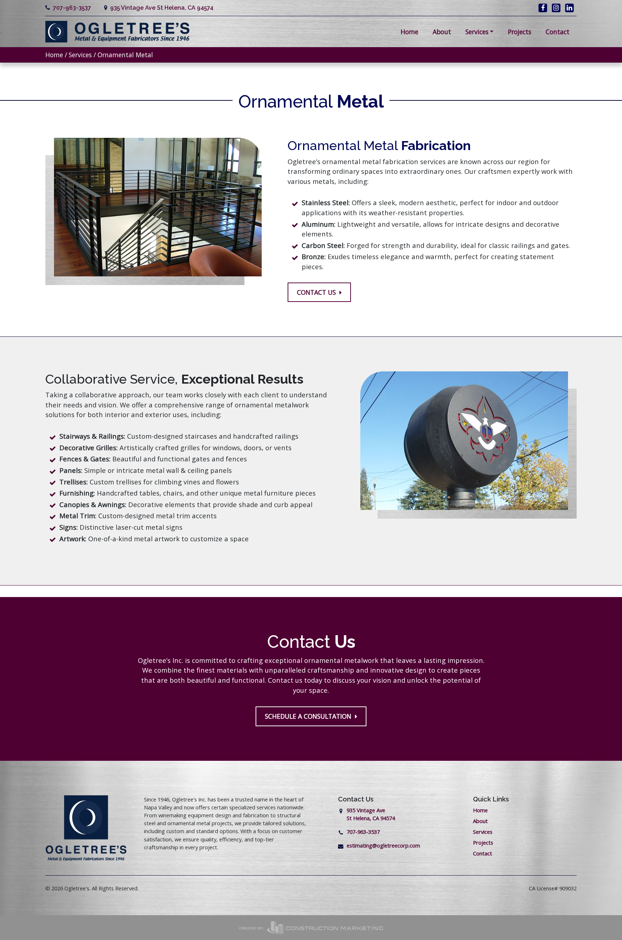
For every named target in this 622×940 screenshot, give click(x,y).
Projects (519, 31)
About (442, 31)
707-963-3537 (70, 7)
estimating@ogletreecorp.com (383, 845)
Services (476, 31)
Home (409, 31)
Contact (557, 31)
